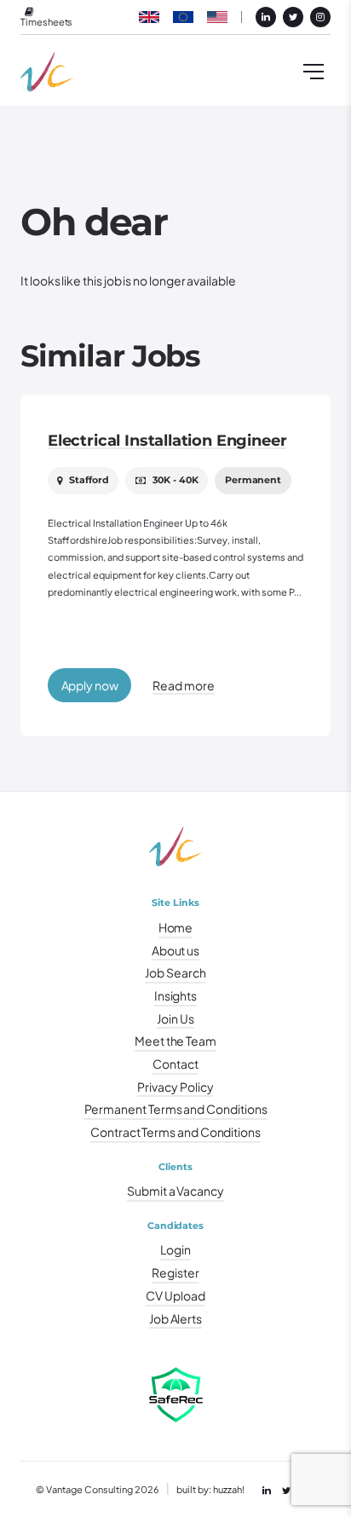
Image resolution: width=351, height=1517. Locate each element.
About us (175, 950)
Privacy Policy (175, 1086)
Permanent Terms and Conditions (176, 1108)
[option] (175, 565)
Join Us (175, 1018)
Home (175, 927)
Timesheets (46, 20)
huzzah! (229, 1489)
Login (175, 1249)
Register (175, 1272)
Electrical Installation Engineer (167, 440)
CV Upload (175, 1295)
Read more (183, 685)
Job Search (175, 972)
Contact (175, 1063)
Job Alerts (175, 1318)
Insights (175, 995)
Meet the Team (175, 1040)
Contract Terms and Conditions (175, 1131)
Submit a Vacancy (175, 1190)
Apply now (89, 685)
